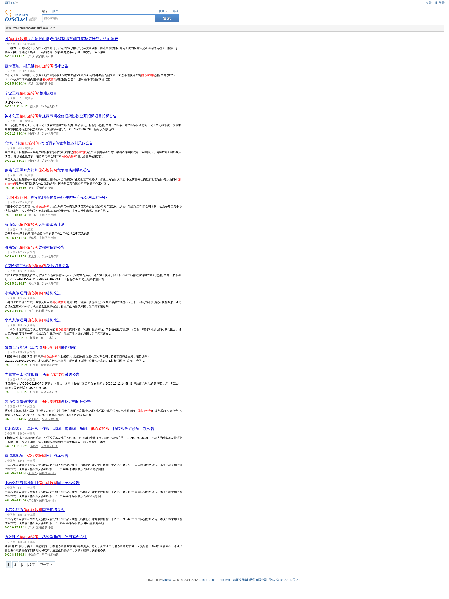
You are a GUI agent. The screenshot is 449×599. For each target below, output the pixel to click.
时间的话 (34, 133)
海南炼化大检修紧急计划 (35, 224)
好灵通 (34, 365)
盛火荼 (34, 106)
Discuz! (167, 579)
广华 (31, 56)
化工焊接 (34, 419)
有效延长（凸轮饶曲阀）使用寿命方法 (46, 537)
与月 (31, 310)
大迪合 (32, 473)
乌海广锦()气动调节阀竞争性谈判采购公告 (49, 143)
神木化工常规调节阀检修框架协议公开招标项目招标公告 (61, 116)
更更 (31, 187)
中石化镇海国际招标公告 (35, 510)
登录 (442, 2)
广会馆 (32, 500)
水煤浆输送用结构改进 (33, 293)
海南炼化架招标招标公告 (35, 247)
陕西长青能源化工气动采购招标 (40, 347)
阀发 (31, 83)
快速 (162, 11)
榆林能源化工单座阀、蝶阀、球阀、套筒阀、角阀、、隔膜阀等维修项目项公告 (79, 429)
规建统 (32, 237)
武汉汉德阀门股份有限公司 (250, 579)
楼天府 (34, 337)
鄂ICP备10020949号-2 (283, 579)
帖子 (45, 11)
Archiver (225, 579)
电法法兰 (34, 554)
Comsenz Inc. (207, 579)
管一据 (32, 215)
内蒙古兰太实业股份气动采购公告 (42, 374)
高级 (175, 11)
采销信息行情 (44, 83)
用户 (55, 11)
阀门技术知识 (44, 56)
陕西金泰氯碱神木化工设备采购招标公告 (48, 401)
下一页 (44, 564)
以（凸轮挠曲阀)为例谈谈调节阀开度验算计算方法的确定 (61, 39)
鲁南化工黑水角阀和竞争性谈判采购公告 (48, 170)
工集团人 (34, 256)
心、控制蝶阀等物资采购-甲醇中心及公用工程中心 (56, 197)
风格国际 (34, 283)
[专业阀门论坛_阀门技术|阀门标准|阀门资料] (21, 20)
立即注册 (431, 2)
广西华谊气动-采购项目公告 (37, 266)
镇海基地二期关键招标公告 (36, 66)
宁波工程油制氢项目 (31, 93)
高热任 (34, 446)
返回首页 (10, 2)
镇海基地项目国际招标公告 (36, 456)
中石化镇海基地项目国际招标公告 (42, 483)
